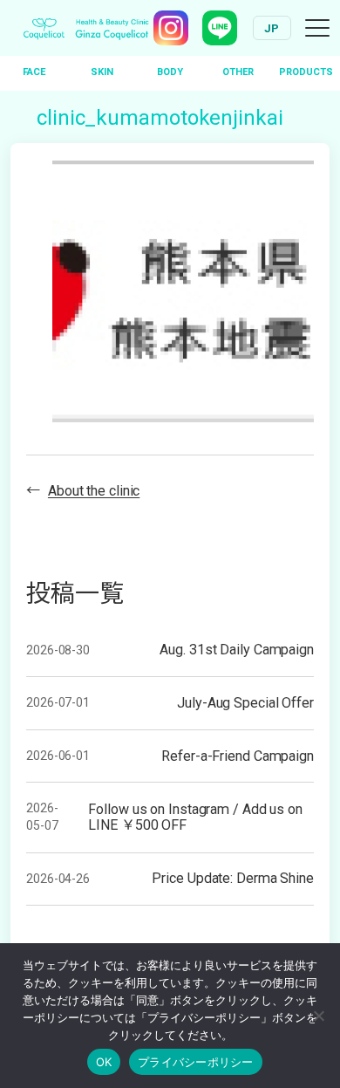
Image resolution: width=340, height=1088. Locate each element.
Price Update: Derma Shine (233, 878)
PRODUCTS (306, 72)
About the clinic (93, 490)
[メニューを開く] (317, 28)
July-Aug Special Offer (245, 703)
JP (272, 28)
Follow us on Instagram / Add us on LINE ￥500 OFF (195, 817)
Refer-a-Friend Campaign (237, 756)
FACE (34, 72)
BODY (170, 72)
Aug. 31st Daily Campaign (237, 650)
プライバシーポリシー (196, 1062)
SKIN (102, 72)
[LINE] (219, 27)
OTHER (238, 72)
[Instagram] (170, 27)
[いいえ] (318, 1015)
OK (104, 1062)
